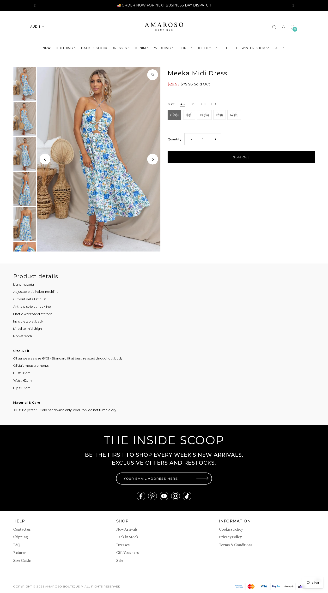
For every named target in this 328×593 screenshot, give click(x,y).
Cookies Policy (231, 530)
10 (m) (204, 115)
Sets (226, 48)
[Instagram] (175, 496)
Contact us (22, 530)
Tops (183, 48)
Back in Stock (127, 537)
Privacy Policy (230, 537)
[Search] (274, 26)
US (193, 104)
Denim (140, 48)
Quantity (174, 139)
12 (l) (219, 115)
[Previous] (34, 5)
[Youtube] (164, 496)
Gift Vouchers (127, 553)
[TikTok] (187, 496)
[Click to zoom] (152, 74)
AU (182, 104)
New (47, 48)
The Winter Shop (249, 48)
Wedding (162, 48)
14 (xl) (234, 115)
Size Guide (22, 561)
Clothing (64, 48)
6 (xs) (174, 115)
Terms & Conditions (235, 545)
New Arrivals (127, 530)
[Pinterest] (152, 496)
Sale (277, 48)
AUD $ (35, 26)
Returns (19, 553)
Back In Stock (94, 48)
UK (203, 104)
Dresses (119, 48)
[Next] (293, 5)
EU (213, 104)
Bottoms (205, 48)
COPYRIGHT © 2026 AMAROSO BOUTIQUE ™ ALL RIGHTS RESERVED (67, 586)
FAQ (16, 545)
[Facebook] (141, 496)
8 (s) (189, 115)
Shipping (20, 537)
